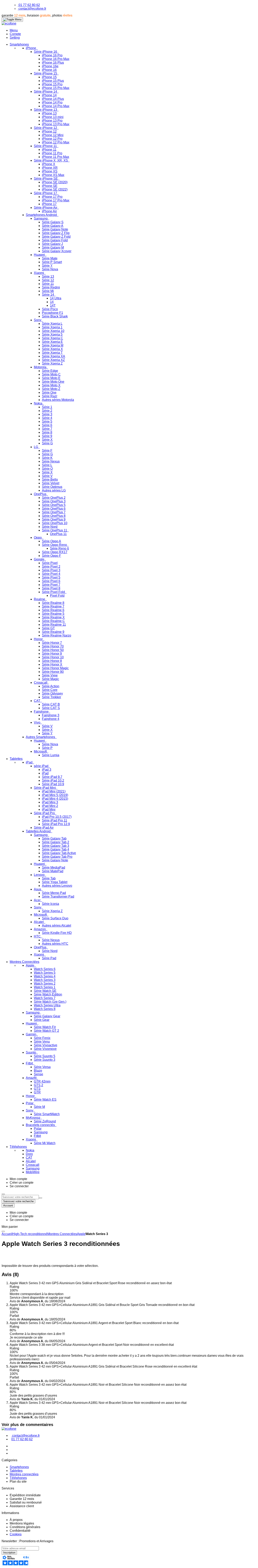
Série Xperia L (52, 323)
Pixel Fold (57, 595)
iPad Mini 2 (50, 806)
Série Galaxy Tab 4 (55, 849)
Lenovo (39, 874)
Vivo (37, 722)
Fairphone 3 (50, 715)
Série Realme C (53, 621)
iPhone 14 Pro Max (55, 106)
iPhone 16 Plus (53, 62)
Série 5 (47, 421)
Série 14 (48, 294)
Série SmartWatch (47, 1114)
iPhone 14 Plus (53, 99)
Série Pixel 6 (51, 581)
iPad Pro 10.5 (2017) (57, 816)
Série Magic (50, 679)
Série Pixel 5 (51, 577)
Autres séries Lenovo (57, 885)
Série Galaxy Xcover (56, 251)
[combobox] (20, 1197)
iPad (29, 762)
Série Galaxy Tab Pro (57, 856)
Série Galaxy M (53, 247)
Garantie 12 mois (22, 1499)
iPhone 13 (49, 113)
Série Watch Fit (45, 1027)
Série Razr (49, 396)
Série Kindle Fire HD (57, 932)
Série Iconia (50, 903)
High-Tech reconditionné (29, 1234)
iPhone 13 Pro (52, 120)
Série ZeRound (45, 1121)
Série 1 (47, 407)
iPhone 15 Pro (52, 84)
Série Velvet (50, 483)
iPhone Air (49, 211)
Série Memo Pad (54, 893)
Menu (14, 30)
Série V (47, 476)
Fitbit (30, 1063)
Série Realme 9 (53, 632)
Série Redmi (51, 287)
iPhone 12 (49, 131)
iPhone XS (49, 171)
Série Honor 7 (52, 642)
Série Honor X (52, 664)
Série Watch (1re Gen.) (50, 1001)
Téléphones (18, 1478)
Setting (15, 37)
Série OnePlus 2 (54, 497)
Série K (47, 457)
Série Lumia (50, 755)
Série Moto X (51, 385)
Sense (38, 1074)
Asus (38, 889)
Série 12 (48, 280)
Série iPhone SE (46, 178)
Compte (15, 34)
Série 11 (48, 283)
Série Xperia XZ (53, 360)
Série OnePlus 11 (55, 530)
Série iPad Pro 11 (54, 820)
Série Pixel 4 (51, 574)
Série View (50, 675)
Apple (30, 965)
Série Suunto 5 (44, 1056)
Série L (47, 465)
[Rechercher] (40, 1198)
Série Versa (42, 1067)
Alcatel (39, 922)
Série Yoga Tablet (54, 882)
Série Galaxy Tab (54, 838)
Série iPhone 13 (46, 109)
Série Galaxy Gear (47, 1016)
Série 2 (47, 410)
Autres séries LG (54, 490)
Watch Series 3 (44, 980)
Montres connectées (24, 1474)
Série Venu (42, 1041)
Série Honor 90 (53, 671)
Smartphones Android (42, 215)
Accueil (7, 1234)
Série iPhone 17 (46, 193)
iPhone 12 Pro (52, 138)
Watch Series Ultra (47, 1005)
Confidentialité (20, 1530)
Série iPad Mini (45, 787)
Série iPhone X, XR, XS (51, 160)
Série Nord (49, 526)
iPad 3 (46, 769)
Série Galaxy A (52, 225)
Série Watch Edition (48, 994)
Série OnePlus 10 (54, 523)
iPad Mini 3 (50, 802)
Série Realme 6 (53, 610)
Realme (40, 599)
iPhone (31, 48)
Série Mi (48, 291)
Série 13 (48, 276)
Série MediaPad (53, 867)
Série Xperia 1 (52, 327)
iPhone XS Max (53, 175)
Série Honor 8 (52, 661)
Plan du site (18, 1481)
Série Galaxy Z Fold (56, 236)
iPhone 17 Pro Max (55, 200)
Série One (49, 392)
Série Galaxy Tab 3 (55, 845)
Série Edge (50, 370)
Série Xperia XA (53, 356)
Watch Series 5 (44, 972)
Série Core (49, 690)
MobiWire (33, 1172)
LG (36, 447)
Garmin (31, 1034)
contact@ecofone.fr (32, 8)
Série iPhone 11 (46, 146)
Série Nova (50, 269)
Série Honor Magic (55, 668)
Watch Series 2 (44, 983)
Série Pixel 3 (51, 570)
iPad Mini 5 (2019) (55, 795)
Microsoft (41, 751)
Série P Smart (52, 262)
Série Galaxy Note (55, 229)
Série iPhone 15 (46, 73)
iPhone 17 (49, 204)
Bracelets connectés (41, 1125)
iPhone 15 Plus (53, 80)
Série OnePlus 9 (54, 519)
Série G (47, 443)
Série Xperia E (52, 341)
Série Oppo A (51, 541)
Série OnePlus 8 (54, 515)
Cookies (16, 1534)
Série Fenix (42, 1038)
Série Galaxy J (52, 244)
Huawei (40, 254)
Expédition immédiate (25, 1495)
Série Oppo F (51, 555)
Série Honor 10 (53, 657)
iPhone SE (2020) (55, 182)
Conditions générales (25, 1527)
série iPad (41, 766)
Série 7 (47, 428)
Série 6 (47, 425)
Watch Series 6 (44, 969)
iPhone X (48, 164)
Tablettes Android (38, 831)
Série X (47, 439)
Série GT (48, 628)
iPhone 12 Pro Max (55, 142)
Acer (37, 900)
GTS (37, 1088)
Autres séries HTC (55, 943)
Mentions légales (22, 1523)
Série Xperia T (52, 352)
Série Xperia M (52, 345)
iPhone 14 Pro (52, 102)
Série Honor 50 (53, 650)
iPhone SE (49, 186)
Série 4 (47, 418)
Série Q (47, 468)
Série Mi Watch (44, 1143)
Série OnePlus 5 (54, 505)
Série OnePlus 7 (54, 512)
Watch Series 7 (44, 998)
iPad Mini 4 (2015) (55, 798)
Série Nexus (51, 461)
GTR (37, 1092)
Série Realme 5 (53, 613)
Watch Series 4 (44, 976)
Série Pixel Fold (54, 592)
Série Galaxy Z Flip (56, 233)
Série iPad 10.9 (53, 784)
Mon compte (18, 1179)
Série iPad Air (44, 827)
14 (52, 302)
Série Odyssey (52, 693)
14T (53, 305)
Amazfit (31, 1078)
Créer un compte (21, 1182)
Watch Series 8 (44, 1009)
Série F (47, 450)
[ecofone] (9, 23)
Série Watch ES (45, 1099)
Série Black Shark (55, 316)
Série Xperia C (52, 338)
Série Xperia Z (52, 363)
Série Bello (50, 479)
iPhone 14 (49, 95)
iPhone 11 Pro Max (55, 157)
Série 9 (47, 436)
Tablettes (16, 1470)
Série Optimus (52, 486)
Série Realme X (53, 617)
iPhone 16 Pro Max (55, 59)
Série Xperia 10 (53, 331)
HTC (38, 936)
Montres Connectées (62, 1234)
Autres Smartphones (41, 737)
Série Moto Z (51, 389)
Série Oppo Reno (55, 545)
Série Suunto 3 (44, 1059)
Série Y (47, 265)
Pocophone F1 (52, 312)
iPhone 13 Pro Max (55, 124)
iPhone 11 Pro (52, 153)
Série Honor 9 (52, 653)
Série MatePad (52, 871)
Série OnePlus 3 (54, 501)
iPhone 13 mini (52, 117)
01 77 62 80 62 (29, 5)
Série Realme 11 (54, 624)
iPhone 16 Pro (52, 55)
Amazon (40, 929)
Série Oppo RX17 (54, 552)
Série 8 (47, 432)
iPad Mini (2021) (54, 791)
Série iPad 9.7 (52, 777)
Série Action (50, 686)
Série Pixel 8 (51, 588)
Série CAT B (51, 704)
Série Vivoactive (45, 1045)
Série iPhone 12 (46, 128)
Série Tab (49, 878)
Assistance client (22, 1506)
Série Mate (49, 258)
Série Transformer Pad (58, 896)
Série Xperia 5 (52, 334)
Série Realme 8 (53, 603)
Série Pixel (50, 563)
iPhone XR (50, 167)
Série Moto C (51, 374)
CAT (37, 700)
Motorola (40, 367)
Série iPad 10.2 (53, 780)
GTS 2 (38, 1085)
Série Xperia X (52, 349)
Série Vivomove (45, 1049)
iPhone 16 (49, 70)
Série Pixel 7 (51, 584)
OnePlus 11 (58, 534)
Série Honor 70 (53, 646)
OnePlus (40, 494)
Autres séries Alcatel (56, 925)
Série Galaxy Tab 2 (55, 842)
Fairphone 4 (50, 719)
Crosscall (41, 682)
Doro (29, 1154)
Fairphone (41, 711)
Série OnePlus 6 (54, 508)
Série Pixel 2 (51, 566)
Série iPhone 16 (46, 51)
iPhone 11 (49, 149)
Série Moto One (53, 381)
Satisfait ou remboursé (26, 1502)
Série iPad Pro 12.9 (56, 824)
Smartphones (19, 1467)
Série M (39, 1107)
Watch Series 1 (44, 987)
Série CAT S (51, 708)
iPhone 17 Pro (52, 196)
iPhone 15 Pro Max (55, 88)
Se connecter (19, 1186)
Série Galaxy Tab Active (59, 853)
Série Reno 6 (59, 548)
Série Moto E (51, 378)
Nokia (38, 403)
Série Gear (41, 1019)
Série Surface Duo (55, 918)
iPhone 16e (50, 66)
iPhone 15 (49, 77)
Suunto (31, 1052)
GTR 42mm (42, 1081)
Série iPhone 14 (46, 91)
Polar (30, 1103)
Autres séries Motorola (58, 399)
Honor (39, 639)
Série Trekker (51, 697)
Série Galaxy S (52, 222)
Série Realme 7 (53, 606)
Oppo (38, 537)
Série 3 (47, 414)
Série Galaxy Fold (55, 240)
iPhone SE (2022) (55, 189)
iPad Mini (48, 809)
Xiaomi (39, 273)
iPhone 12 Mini (52, 135)
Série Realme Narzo (56, 635)
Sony (38, 320)
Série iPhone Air (46, 207)
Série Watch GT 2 (46, 1030)
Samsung (41, 218)
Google (39, 559)
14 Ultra (55, 298)
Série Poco (50, 309)
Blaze (38, 1070)
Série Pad (49, 958)
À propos (16, 1519)
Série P (47, 748)
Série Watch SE (45, 990)
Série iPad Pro (45, 813)
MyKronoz (33, 1117)
